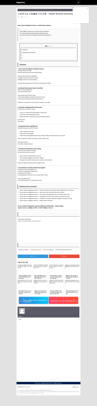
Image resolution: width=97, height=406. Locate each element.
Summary (25, 49)
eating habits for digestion (25, 10)
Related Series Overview (29, 52)
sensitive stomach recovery (35, 249)
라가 (20, 16)
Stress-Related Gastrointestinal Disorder (64, 249)
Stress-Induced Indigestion (48, 249)
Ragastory (21, 2)
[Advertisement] (34, 232)
